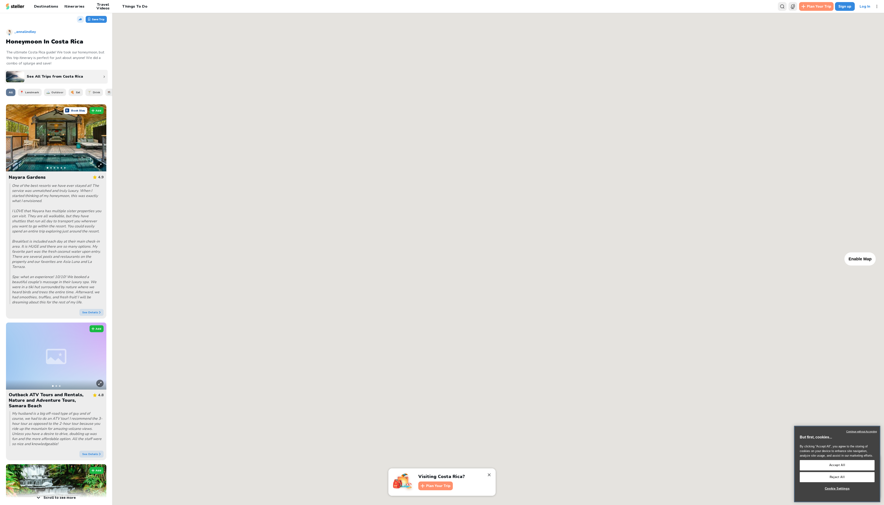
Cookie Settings (837, 488)
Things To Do (134, 6)
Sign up (844, 6)
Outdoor (57, 92)
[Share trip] (80, 19)
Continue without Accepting (861, 431)
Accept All (837, 465)
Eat (78, 92)
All (11, 92)
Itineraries (74, 6)
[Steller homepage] (15, 6)
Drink (96, 92)
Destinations (46, 6)
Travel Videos (103, 6)
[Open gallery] (97, 163)
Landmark (32, 92)
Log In (865, 6)
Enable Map (860, 258)
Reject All (837, 477)
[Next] (99, 137)
